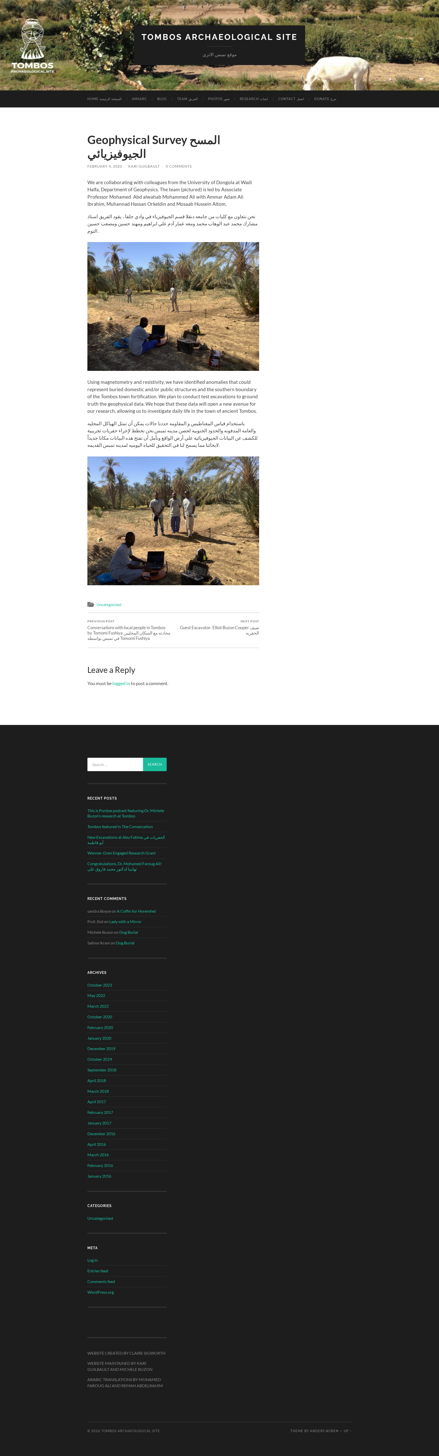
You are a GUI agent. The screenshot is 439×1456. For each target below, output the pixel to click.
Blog (162, 99)
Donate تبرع (325, 99)
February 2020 (100, 1027)
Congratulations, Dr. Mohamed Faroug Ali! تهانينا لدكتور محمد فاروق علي (124, 866)
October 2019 (99, 1059)
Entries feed (97, 1270)
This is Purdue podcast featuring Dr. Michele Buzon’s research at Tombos (125, 813)
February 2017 (100, 1112)
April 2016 (96, 1144)
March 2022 (98, 1006)
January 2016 (99, 1176)
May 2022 (96, 995)
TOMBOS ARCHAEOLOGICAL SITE (219, 37)
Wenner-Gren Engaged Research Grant (121, 852)
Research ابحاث (254, 99)
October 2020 (99, 1016)
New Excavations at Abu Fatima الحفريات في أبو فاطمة (126, 840)
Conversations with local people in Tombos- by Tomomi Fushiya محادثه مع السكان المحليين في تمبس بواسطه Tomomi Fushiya (128, 630)
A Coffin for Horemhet (136, 911)
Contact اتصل (291, 99)
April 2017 (96, 1101)
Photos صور (219, 99)
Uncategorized (109, 604)
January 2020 (99, 1038)
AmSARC (139, 99)
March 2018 (98, 1091)
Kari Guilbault (144, 166)
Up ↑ (348, 1431)
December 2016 (101, 1133)
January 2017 (99, 1122)
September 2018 (101, 1069)
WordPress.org (100, 1292)
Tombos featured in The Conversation (120, 826)
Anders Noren (324, 1431)
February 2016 (100, 1165)
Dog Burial (128, 932)
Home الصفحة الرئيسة (104, 99)
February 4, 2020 (104, 166)
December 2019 (101, 1048)
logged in (121, 683)
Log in (92, 1260)
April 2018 (96, 1080)
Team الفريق (187, 99)
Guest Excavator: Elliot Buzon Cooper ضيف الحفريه (219, 627)
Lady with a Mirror (125, 921)
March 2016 (98, 1154)
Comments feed (101, 1281)
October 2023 (99, 985)
